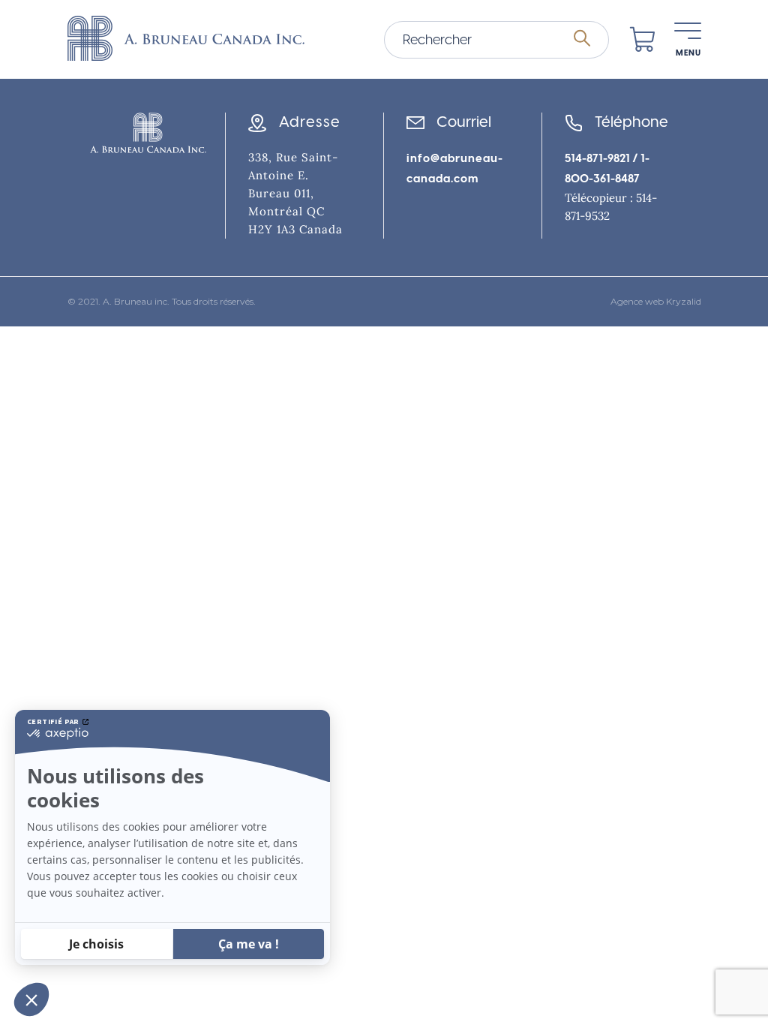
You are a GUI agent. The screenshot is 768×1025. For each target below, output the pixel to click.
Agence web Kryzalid (655, 301)
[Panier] (643, 40)
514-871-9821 (597, 158)
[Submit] (582, 39)
